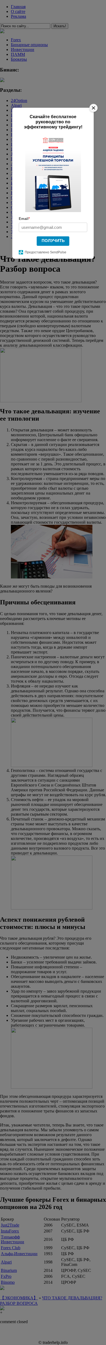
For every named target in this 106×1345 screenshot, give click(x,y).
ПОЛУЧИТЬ (53, 240)
